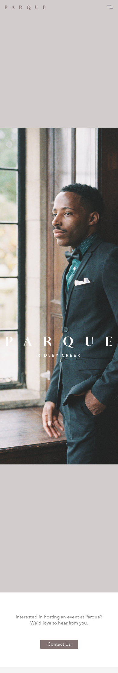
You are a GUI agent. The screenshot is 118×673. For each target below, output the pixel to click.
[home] (25, 6)
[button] (110, 6)
